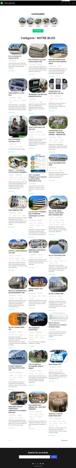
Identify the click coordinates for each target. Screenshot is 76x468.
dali (10, 100)
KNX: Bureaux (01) (55, 364)
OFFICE (59, 66)
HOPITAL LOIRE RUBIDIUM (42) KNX (18, 252)
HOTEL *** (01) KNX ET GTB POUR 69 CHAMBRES (18, 171)
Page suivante (64, 440)
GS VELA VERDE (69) (56, 294)
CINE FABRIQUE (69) (16, 210)
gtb (36, 134)
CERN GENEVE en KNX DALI (16, 94)
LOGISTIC (32, 132)
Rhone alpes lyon (9, 3)
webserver (24, 260)
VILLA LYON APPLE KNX (57, 255)
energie (31, 416)
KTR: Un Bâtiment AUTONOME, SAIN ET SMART (36, 366)
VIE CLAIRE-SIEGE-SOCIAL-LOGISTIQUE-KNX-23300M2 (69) (56, 213)
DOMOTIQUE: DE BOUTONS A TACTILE (56, 92)
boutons (31, 223)
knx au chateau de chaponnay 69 (15, 57)
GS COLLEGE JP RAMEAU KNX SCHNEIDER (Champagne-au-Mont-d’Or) (37, 215)
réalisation (24, 100)
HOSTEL (11, 174)
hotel (10, 179)
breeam (51, 140)
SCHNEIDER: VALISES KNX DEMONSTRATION (38, 95)
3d (50, 421)
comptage (56, 140)
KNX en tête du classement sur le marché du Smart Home (57, 325)
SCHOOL (40, 64)
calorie (31, 414)
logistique (58, 222)
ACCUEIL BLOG (38, 30)
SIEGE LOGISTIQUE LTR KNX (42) (37, 128)
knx (19, 100)
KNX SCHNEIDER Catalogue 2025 (14, 140)
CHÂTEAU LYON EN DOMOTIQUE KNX (55, 415)
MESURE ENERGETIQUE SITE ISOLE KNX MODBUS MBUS (58, 61)
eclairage (22, 258)
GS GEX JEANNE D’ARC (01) (17, 328)
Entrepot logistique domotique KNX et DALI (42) (17, 368)
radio (50, 423)
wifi (56, 425)
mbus (63, 222)
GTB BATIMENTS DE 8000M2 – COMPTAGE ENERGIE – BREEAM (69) (57, 133)
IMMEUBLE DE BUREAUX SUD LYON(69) (37, 251)
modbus (43, 134)
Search (53, 456)
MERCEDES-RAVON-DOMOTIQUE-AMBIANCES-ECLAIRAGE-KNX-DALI (18, 409)
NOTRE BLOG (13, 60)
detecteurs (40, 223)
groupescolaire (37, 225)
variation (60, 423)
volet (65, 423)
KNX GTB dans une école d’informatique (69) (37, 60)
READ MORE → (12, 70)
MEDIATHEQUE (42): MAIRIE (36, 289)
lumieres (63, 421)
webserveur (61, 142)
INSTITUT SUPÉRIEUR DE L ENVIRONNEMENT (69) (18, 292)
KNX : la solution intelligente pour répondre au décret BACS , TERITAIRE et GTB (38, 178)
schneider (20, 146)
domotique (15, 100)
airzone (51, 220)
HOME (51, 96)
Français (64, 0)
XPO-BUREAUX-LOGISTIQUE (34, 329)
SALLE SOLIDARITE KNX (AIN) (57, 164)
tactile (11, 102)
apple (51, 260)
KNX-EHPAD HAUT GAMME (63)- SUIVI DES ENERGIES (37, 407)
